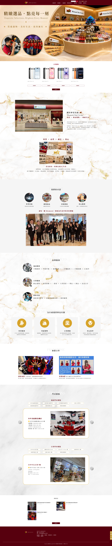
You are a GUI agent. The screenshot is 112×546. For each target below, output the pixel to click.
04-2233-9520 (41, 532)
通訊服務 (64, 3)
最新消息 (84, 3)
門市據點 (80, 3)
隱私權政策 (57, 543)
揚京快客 (49, 543)
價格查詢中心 (69, 3)
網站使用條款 (60, 543)
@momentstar (43, 531)
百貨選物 (58, 3)
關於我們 (54, 3)
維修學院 (75, 3)
